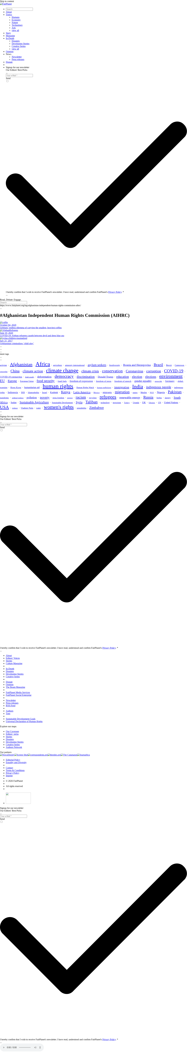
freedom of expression (81, 381)
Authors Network (14, 747)
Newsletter (17, 57)
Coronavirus (134, 371)
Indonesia (13, 392)
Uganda (136, 403)
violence (15, 408)
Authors (9, 711)
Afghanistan (21, 364)
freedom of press (103, 381)
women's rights (59, 407)
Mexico (97, 393)
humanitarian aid (32, 387)
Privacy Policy (115, 292)
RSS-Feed (10, 705)
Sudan (14, 402)
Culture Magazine (14, 663)
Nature (15, 22)
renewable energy (129, 397)
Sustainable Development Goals (20, 719)
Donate (9, 62)
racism (81, 397)
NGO (152, 393)
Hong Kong (15, 387)
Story (8, 33)
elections (150, 376)
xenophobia (81, 408)
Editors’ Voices (13, 658)
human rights (58, 386)
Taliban (91, 402)
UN (159, 402)
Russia (148, 397)
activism (3, 365)
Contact (9, 767)
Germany (170, 381)
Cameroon (179, 365)
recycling (93, 398)
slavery (168, 398)
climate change (62, 370)
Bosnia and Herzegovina (137, 365)
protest (70, 398)
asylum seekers (97, 365)
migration (122, 392)
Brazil (158, 365)
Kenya (65, 392)
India (137, 386)
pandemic (4, 398)
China (15, 371)
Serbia (159, 398)
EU (2, 381)
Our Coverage (12, 731)
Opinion (9, 51)
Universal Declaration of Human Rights (24, 721)
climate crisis (90, 371)
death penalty (29, 377)
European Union (27, 381)
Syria (79, 402)
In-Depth (10, 38)
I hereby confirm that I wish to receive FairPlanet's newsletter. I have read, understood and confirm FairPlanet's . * (65, 292)
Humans (15, 17)
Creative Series (19, 46)
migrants (107, 392)
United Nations (171, 402)
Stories (9, 661)
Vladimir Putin (27, 408)
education (122, 376)
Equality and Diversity (16, 762)
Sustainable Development (62, 402)
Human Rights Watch (85, 387)
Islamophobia (33, 392)
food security (46, 381)
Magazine (10, 35)
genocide (158, 381)
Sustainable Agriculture (34, 402)
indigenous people (158, 387)
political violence (18, 398)
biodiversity (114, 365)
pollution (32, 397)
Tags (8, 713)
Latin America (81, 392)
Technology (17, 25)
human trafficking (104, 387)
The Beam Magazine (15, 687)
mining (135, 393)
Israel (44, 392)
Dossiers (16, 41)
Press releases (18, 59)
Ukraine (152, 403)
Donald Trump (105, 376)
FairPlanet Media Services (18, 692)
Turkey (127, 403)
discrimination (86, 376)
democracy (64, 376)
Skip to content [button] (7, 1)
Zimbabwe (96, 407)
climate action (33, 371)
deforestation (44, 376)
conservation (112, 371)
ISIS (23, 392)
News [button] (8, 54)
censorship (3, 372)
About (9, 12)
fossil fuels (62, 381)
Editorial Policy (13, 760)
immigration (121, 387)
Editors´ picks (12, 734)
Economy (16, 20)
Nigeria (161, 392)
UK (144, 402)
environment (171, 376)
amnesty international (75, 365)
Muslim (144, 392)
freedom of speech (122, 381)
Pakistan (175, 392)
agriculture (57, 365)
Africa (43, 364)
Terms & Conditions (15, 770)
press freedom (58, 398)
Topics (9, 14)
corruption (153, 371)
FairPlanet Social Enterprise (18, 695)
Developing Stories (20, 43)
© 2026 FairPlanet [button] (14, 781)
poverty (45, 397)
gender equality (143, 381)
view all (15, 30)
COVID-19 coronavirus (11, 377)
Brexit (169, 365)
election (137, 376)
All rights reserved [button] (14, 786)
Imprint (9, 775)
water (38, 408)
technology (105, 402)
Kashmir (54, 392)
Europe (12, 381)
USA (4, 407)
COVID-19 (173, 370)
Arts (14, 28)
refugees (108, 396)
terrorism (117, 402)
